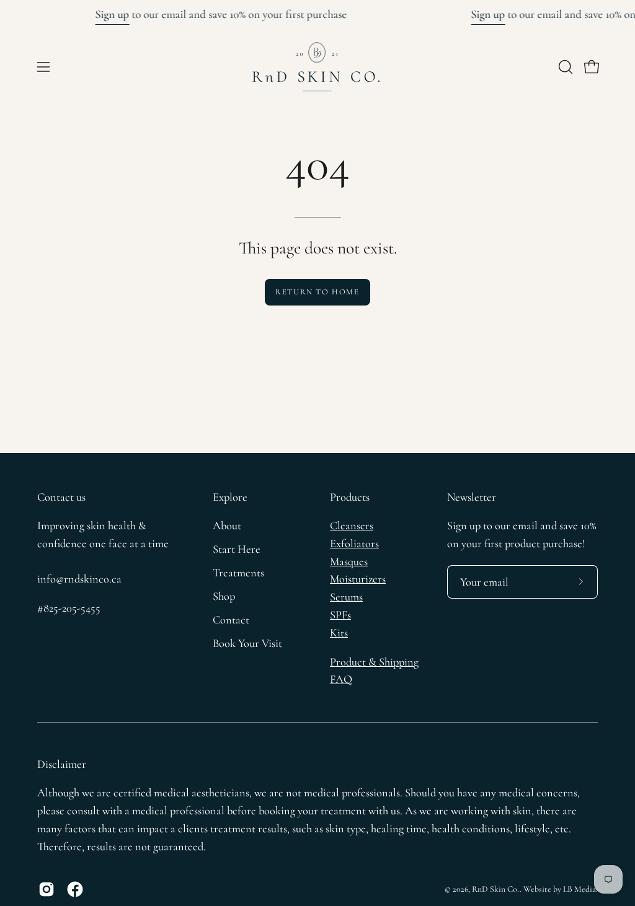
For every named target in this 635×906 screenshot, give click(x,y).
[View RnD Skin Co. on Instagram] (46, 889)
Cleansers (351, 525)
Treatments (238, 572)
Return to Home (317, 292)
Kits (339, 633)
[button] (564, 67)
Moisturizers (358, 579)
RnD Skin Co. (496, 889)
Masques (349, 561)
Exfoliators (354, 543)
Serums (346, 597)
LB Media (579, 889)
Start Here (236, 549)
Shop (224, 596)
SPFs (340, 615)
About (227, 525)
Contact (231, 620)
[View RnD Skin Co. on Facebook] (75, 889)
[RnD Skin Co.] (317, 67)
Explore (230, 497)
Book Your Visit (247, 643)
